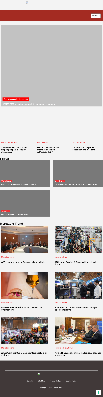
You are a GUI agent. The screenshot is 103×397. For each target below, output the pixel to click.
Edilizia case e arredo (9, 142)
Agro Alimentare (78, 142)
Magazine (5, 211)
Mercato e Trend (7, 257)
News (70, 348)
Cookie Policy (71, 381)
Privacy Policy (55, 381)
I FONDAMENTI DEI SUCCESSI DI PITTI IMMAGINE (76, 184)
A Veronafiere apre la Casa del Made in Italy (23, 262)
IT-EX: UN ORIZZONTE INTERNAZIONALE (18, 184)
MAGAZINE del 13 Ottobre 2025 (14, 214)
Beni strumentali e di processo (16, 99)
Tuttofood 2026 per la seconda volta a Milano (83, 148)
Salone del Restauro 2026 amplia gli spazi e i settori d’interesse (14, 149)
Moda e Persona (43, 142)
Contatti (30, 381)
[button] (4, 16)
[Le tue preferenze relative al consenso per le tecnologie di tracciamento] (98, 392)
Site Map (41, 381)
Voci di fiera (6, 181)
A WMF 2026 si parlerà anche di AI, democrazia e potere (29, 104)
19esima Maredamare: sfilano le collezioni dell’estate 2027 (48, 149)
